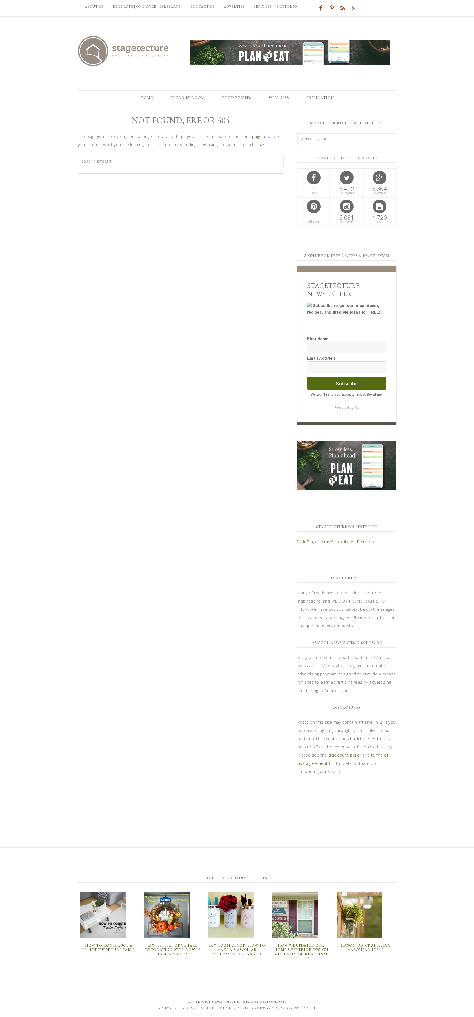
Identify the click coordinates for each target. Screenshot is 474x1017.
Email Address (321, 358)
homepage (251, 136)
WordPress (287, 1008)
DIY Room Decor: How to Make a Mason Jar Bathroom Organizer (237, 949)
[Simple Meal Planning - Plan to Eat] (290, 62)
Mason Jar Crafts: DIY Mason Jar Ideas (365, 947)
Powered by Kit (347, 407)
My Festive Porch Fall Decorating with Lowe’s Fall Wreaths (173, 949)
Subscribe (347, 383)
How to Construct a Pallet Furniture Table (109, 947)
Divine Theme (211, 1008)
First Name (317, 338)
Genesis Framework (253, 1008)
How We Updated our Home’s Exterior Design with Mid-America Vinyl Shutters (301, 952)
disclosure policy (344, 755)
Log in (308, 1008)
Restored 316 (272, 1001)
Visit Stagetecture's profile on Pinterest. (337, 541)
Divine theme (239, 1001)
